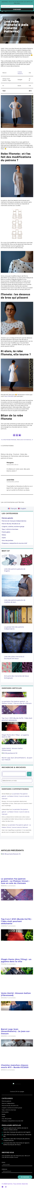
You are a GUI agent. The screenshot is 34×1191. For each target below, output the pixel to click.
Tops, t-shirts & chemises (10, 529)
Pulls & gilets (6, 532)
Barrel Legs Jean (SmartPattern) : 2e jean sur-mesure (15, 1031)
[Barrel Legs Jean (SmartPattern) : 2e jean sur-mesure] (9, 754)
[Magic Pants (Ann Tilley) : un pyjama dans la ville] (14, 728)
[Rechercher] (29, 774)
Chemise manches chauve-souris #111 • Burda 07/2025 (15, 1066)
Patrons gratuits (6, 1101)
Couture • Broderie (19, 36)
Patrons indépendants (8, 1103)
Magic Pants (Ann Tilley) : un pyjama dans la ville (16, 960)
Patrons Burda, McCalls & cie (10, 1105)
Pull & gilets (5, 1112)
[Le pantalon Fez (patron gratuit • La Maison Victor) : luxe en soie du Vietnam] (14, 696)
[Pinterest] (2, 1187)
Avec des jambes (7, 540)
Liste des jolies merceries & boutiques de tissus (14, 657)
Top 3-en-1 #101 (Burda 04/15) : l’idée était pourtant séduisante (16, 921)
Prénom (4, 1169)
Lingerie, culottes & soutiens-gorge (12, 1107)
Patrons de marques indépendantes (14, 521)
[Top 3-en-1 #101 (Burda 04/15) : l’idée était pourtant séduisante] (14, 711)
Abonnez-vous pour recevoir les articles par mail (17, 2)
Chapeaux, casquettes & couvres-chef (14, 543)
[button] (14, 435)
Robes (4, 535)
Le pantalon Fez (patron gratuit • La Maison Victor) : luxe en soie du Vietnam (17, 702)
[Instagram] (6, 1187)
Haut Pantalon (9, 396)
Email (3, 1162)
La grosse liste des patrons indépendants (14, 628)
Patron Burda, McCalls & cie (11, 523)
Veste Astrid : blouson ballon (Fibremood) (16, 994)
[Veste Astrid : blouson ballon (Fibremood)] (14, 743)
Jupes (4, 537)
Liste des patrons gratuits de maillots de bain (14, 601)
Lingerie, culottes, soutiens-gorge (13, 526)
